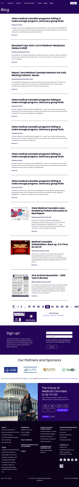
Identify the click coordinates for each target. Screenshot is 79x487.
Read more (14, 35)
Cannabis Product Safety (8, 452)
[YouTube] (72, 460)
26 (67, 306)
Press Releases (25, 435)
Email (9, 478)
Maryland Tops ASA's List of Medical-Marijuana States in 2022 (38, 47)
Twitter (55, 315)
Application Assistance (46, 436)
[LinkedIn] (76, 460)
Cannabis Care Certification (45, 447)
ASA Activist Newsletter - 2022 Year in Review (48, 277)
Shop (51, 3)
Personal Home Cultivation (9, 462)
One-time (45, 416)
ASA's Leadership (6, 440)
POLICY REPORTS (26, 440)
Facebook (47, 315)
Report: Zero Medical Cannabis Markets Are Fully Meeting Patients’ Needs (39, 74)
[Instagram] (68, 460)
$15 (66, 406)
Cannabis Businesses (65, 440)
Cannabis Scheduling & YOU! (9, 457)
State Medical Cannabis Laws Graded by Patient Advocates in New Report (49, 211)
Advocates (63, 432)
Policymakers (63, 437)
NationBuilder (74, 478)
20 (38, 306)
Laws (40, 3)
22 (47, 306)
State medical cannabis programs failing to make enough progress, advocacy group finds (38, 20)
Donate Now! (62, 410)
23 (52, 306)
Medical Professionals (65, 435)
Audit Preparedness (45, 441)
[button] (6, 369)
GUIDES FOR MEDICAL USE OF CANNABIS (29, 445)
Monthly (52, 416)
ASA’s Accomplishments (8, 430)
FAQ (3, 472)
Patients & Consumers (66, 430)
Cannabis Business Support (47, 434)
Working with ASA (6, 442)
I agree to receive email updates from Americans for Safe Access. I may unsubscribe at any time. (58, 341)
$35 (52, 406)
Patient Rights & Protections (9, 455)
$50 (45, 406)
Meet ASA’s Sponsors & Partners (10, 432)
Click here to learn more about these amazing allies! (64, 378)
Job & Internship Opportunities (10, 437)
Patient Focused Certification (46, 428)
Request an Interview (26, 430)
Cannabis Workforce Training (48, 431)
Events (23, 451)
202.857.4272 (63, 447)
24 (57, 306)
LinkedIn (61, 315)
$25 (59, 406)
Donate (73, 3)
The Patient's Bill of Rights (8, 460)
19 (34, 306)
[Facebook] (65, 460)
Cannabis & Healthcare (8, 465)
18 (29, 306)
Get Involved (29, 3)
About (4, 427)
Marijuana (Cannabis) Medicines (10, 450)
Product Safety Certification (48, 439)
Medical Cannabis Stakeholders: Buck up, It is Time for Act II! (50, 244)
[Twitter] (61, 460)
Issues (10, 3)
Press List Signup (25, 432)
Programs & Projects (7, 435)
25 (62, 306)
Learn (18, 3)
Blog (45, 3)
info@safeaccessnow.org (67, 450)
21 (43, 306)
